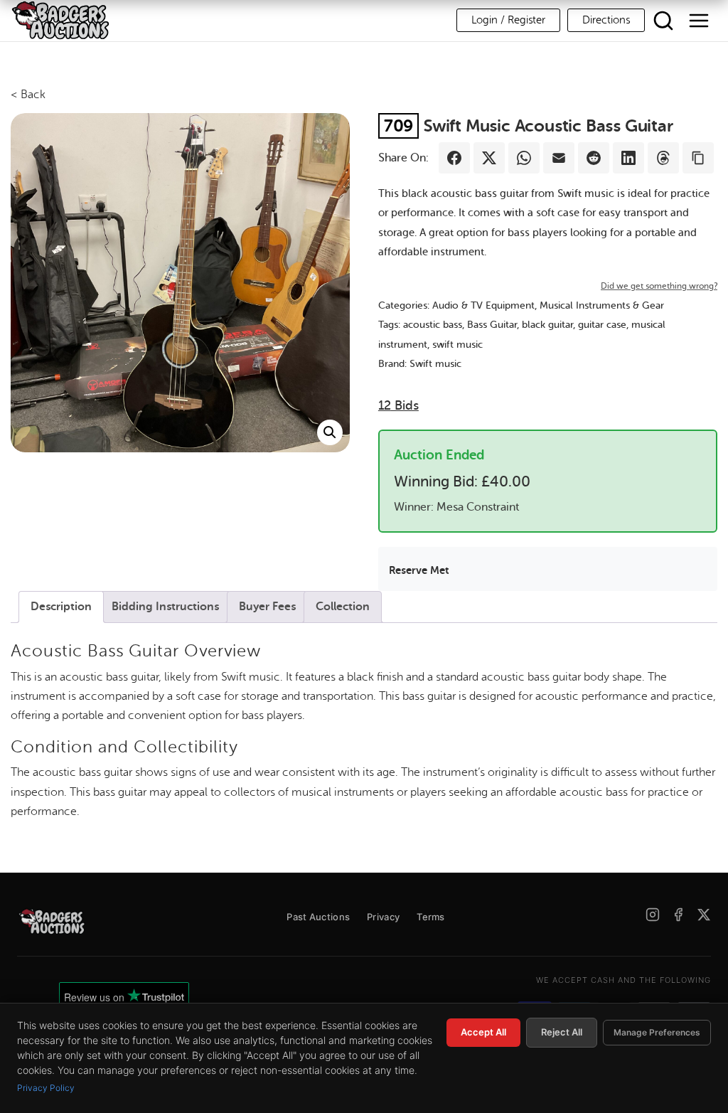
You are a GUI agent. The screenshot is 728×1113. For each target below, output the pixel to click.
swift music (457, 344)
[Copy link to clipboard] (698, 158)
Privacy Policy (46, 1087)
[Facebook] (678, 914)
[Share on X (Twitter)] (489, 158)
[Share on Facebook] (454, 158)
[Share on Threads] (663, 158)
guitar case (602, 324)
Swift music (435, 363)
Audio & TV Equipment (483, 305)
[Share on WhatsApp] (524, 158)
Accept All (483, 1032)
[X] (704, 914)
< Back (28, 94)
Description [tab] (61, 606)
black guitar (547, 324)
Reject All (561, 1032)
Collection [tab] (343, 606)
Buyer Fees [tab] (267, 606)
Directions (606, 20)
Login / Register (508, 20)
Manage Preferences (657, 1032)
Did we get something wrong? (659, 286)
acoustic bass (432, 324)
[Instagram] (653, 914)
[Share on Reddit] (593, 158)
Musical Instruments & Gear (602, 305)
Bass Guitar (492, 324)
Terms (431, 916)
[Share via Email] (558, 158)
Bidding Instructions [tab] (165, 606)
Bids (398, 405)
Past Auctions (318, 916)
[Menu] (698, 20)
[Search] (663, 20)
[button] (330, 432)
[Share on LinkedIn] (628, 158)
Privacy (383, 916)
